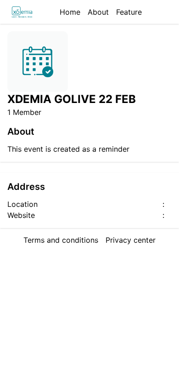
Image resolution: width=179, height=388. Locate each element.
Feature (129, 12)
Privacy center (131, 240)
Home (70, 12)
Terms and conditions (60, 240)
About (98, 12)
